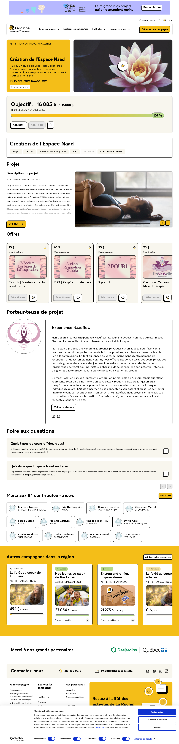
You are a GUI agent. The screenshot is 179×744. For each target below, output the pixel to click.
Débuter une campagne (20, 700)
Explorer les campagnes (75, 29)
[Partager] (51, 125)
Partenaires (71, 694)
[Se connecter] (159, 20)
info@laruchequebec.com (117, 671)
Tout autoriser (157, 712)
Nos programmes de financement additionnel (21, 695)
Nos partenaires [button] (118, 29)
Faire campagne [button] (47, 29)
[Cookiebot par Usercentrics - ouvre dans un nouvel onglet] (17, 739)
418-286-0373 (72, 671)
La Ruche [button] (97, 29)
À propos (42, 703)
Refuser (157, 727)
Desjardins (70, 690)
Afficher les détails (143, 739)
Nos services (15, 690)
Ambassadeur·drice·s (75, 697)
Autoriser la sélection (157, 720)
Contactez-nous (147, 20)
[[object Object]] (164, 20)
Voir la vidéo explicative (21, 703)
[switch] (77, 739)
